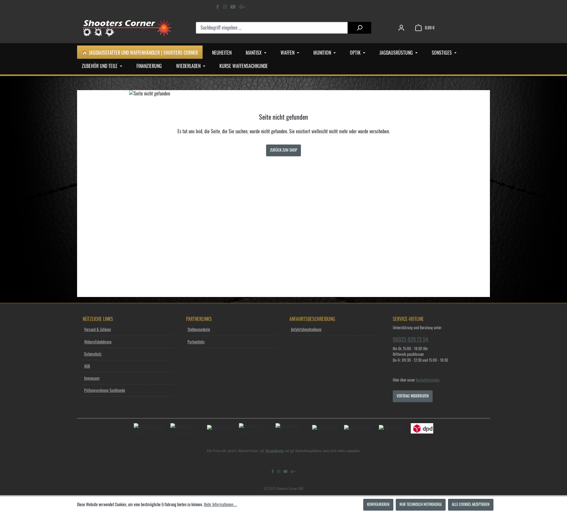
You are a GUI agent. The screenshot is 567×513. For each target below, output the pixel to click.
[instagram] (225, 6)
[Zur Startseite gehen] (127, 27)
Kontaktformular (427, 380)
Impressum (92, 378)
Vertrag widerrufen (413, 396)
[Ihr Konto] (401, 28)
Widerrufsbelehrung (98, 342)
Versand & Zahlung (97, 330)
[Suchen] (359, 28)
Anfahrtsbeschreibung (306, 330)
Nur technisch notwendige (421, 504)
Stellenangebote (199, 330)
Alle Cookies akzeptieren (471, 504)
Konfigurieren (378, 504)
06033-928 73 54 (410, 339)
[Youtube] (233, 6)
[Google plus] (242, 6)
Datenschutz (93, 354)
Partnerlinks (196, 342)
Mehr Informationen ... (220, 505)
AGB (87, 366)
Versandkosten (274, 451)
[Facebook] (217, 6)
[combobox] (272, 28)
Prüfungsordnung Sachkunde (104, 390)
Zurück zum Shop (283, 150)
